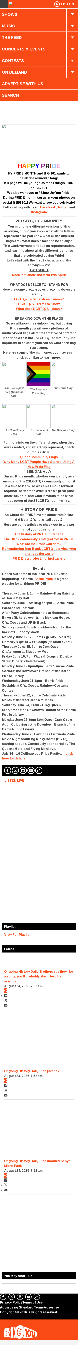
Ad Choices (9, 1322)
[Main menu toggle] (4, 4)
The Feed (12, 37)
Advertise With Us (22, 84)
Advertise (51, 1307)
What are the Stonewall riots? (39, 544)
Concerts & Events (24, 49)
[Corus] (0, 1317)
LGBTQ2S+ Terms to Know (39, 304)
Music (8, 26)
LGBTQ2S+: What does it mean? (39, 299)
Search (10, 95)
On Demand (14, 72)
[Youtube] (31, 770)
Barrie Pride (43, 579)
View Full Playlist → (19, 934)
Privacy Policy (11, 1302)
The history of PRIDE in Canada (39, 534)
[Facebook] (7, 770)
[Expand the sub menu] (72, 14)
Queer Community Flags (39, 457)
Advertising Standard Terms (22, 1307)
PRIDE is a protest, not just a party (39, 558)
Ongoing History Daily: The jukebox (32, 1071)
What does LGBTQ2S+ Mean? (39, 309)
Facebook (48, 207)
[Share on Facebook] (5, 995)
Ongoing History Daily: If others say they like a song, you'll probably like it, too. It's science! (38, 976)
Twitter (62, 207)
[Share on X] (5, 1000)
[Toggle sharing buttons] (5, 990)
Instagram (39, 212)
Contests (13, 60)
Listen (67, 4)
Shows (9, 14)
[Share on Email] (5, 1005)
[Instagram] (23, 770)
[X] (15, 770)
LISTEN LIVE (14, 780)
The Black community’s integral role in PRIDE (39, 539)
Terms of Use (32, 1302)
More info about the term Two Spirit (39, 275)
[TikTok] (38, 770)
